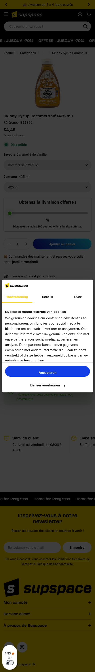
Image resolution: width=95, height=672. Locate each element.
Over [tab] (78, 297)
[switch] (10, 662)
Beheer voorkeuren (45, 385)
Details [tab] (47, 297)
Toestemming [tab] (17, 297)
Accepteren (47, 372)
